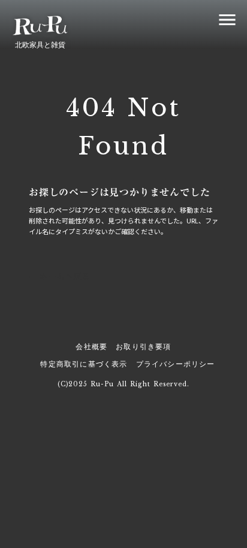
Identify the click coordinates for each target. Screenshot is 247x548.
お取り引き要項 (143, 346)
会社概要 (91, 346)
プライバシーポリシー (175, 363)
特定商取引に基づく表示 (83, 363)
